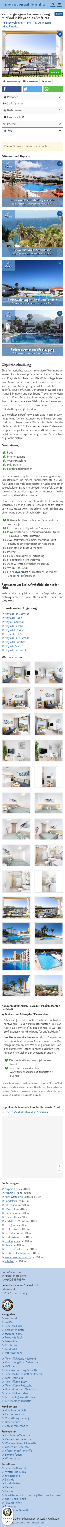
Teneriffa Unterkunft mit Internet (24, 1374)
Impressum (38, 1522)
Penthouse (11, 1345)
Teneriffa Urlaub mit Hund (20, 1358)
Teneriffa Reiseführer (17, 1468)
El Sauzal (9, 1209)
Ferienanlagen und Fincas (20, 1397)
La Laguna (10, 1225)
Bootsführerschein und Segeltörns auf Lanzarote (33, 1495)
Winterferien (12, 1458)
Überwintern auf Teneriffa (20, 1389)
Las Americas (12, 26)
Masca (8, 1245)
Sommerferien (13, 1454)
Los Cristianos (13, 1237)
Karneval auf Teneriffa (18, 1439)
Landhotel (11, 1349)
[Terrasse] (16, 907)
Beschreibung (13, 82)
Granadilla (10, 1217)
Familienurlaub (14, 1378)
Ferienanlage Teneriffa (18, 1401)
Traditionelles (13, 1502)
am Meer (10, 1322)
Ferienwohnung (13, 22)
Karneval (10, 1487)
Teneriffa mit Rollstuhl (18, 1385)
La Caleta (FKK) (13, 634)
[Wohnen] (16, 672)
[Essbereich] (16, 751)
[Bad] (48, 855)
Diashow (54, 72)
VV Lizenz (11, 1366)
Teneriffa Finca (13, 1326)
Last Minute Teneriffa (17, 1435)
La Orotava (11, 1229)
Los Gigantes (12, 1241)
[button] (12, 89)
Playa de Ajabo (13, 646)
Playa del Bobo (13, 618)
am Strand (11, 1318)
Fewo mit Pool (13, 1337)
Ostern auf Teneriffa (17, 1447)
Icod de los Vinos (14, 1221)
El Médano (10, 1205)
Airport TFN (11, 1193)
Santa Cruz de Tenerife (17, 1257)
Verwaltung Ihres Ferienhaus (21, 1362)
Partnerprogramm (15, 1414)
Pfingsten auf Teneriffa (18, 1451)
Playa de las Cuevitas (16, 614)
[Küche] (16, 777)
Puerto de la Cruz (14, 1249)
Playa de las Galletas (16, 650)
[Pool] (16, 933)
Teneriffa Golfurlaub (17, 1393)
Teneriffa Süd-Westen (38, 22)
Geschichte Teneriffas (18, 1510)
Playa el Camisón (14, 622)
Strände (9, 1479)
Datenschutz (12, 1422)
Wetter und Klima (15, 1472)
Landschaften (13, 1483)
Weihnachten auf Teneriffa (20, 1443)
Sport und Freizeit (15, 1499)
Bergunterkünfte (14, 1330)
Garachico (10, 1213)
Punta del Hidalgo (15, 1253)
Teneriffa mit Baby (16, 1381)
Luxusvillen (11, 1341)
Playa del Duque (14, 630)
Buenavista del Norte (16, 1197)
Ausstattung (32, 82)
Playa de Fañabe (13, 626)
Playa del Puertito (15, 642)
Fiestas (9, 1491)
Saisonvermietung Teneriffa (21, 1370)
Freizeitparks (12, 1475)
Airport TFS (11, 1189)
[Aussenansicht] (48, 986)
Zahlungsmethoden (16, 1426)
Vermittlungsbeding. (17, 1418)
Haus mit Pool (13, 1333)
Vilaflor (9, 1261)
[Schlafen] (16, 803)
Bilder (47, 82)
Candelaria (11, 1201)
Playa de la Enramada (16, 638)
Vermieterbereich (15, 1410)
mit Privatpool (13, 1353)
